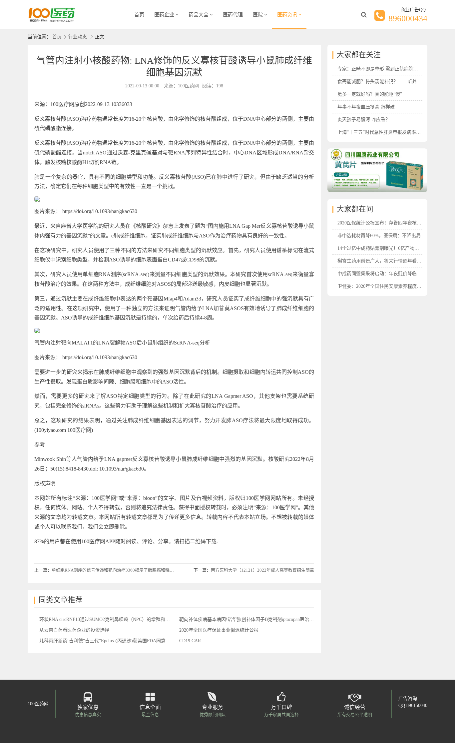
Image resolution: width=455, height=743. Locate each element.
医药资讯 (287, 14)
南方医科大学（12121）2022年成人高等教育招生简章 (262, 570)
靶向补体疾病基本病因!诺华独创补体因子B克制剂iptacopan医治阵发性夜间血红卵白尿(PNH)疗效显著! (284, 619)
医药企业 (164, 14)
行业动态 (77, 36)
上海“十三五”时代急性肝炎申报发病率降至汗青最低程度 (395, 132)
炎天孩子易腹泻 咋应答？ (363, 119)
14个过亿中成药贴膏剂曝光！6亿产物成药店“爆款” (389, 248)
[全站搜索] (364, 15)
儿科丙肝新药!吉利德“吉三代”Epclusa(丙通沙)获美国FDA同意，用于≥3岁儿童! (119, 640)
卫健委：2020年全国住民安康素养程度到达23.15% (389, 286)
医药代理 (233, 14)
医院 (258, 14)
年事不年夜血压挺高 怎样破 (366, 106)
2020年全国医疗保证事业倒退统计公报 (218, 630)
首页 (139, 14)
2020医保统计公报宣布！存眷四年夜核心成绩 (384, 222)
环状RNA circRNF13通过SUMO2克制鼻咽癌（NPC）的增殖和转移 (107, 619)
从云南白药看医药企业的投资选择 (74, 630)
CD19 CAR (190, 640)
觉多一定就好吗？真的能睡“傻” (369, 94)
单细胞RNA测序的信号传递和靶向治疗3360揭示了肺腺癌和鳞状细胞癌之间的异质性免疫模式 (141, 570)
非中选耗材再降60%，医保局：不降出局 (379, 235)
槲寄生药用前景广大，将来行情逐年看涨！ (381, 260)
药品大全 (199, 14)
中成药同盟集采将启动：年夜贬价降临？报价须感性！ (393, 273)
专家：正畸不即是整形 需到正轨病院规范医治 (384, 68)
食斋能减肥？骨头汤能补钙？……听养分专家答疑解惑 (393, 81)
